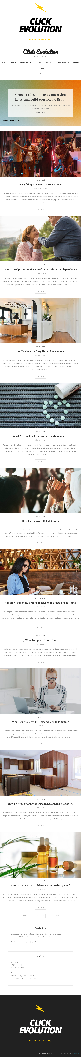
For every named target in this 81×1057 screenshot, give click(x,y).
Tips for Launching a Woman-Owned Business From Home (40, 602)
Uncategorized (40, 180)
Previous (24, 916)
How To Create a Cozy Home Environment (40, 351)
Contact (40, 68)
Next (58, 916)
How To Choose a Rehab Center (40, 521)
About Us (39, 112)
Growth (76, 63)
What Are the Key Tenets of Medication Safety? (40, 436)
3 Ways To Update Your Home (40, 640)
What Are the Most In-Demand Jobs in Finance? (40, 721)
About (13, 63)
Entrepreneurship (62, 63)
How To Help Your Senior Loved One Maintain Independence (40, 269)
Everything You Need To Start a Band (41, 184)
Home (4, 63)
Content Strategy (44, 63)
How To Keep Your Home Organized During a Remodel (40, 803)
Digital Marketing (26, 63)
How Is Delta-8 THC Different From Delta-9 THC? (41, 885)
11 (51, 916)
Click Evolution (40, 51)
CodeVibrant (77, 1053)
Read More (40, 210)
